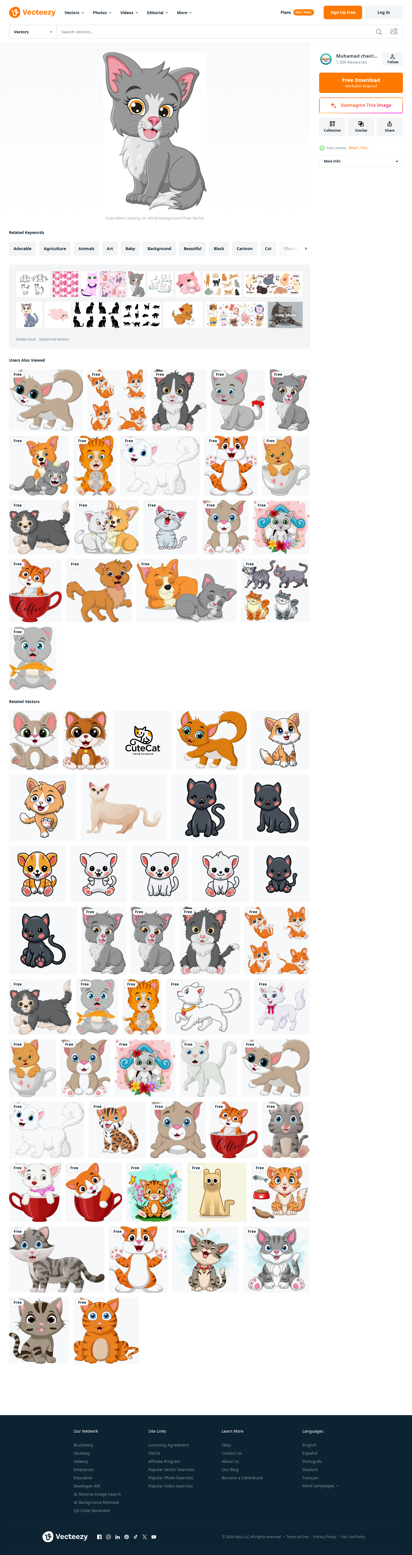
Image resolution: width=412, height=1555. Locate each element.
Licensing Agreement (168, 1445)
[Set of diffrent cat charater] (275, 590)
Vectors (72, 12)
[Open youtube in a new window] (153, 1537)
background (159, 248)
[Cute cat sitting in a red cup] (35, 590)
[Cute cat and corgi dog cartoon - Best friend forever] (106, 527)
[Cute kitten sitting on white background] (179, 400)
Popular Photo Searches (170, 1477)
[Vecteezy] (32, 12)
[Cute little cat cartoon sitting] (225, 527)
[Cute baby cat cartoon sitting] (285, 1129)
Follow (392, 62)
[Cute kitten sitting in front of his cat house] (281, 527)
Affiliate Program (164, 1461)
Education (83, 1477)
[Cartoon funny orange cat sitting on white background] (280, 1192)
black (219, 248)
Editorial (155, 12)
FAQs (226, 1445)
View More (285, 315)
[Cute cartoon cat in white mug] (285, 466)
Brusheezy (83, 1445)
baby (130, 248)
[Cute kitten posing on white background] (289, 400)
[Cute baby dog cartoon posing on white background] (99, 590)
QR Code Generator (92, 1510)
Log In (383, 12)
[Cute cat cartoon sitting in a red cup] (35, 1192)
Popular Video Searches (170, 1486)
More (182, 12)
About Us (230, 1461)
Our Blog (230, 1469)
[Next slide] (301, 248)
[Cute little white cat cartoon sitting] (98, 874)
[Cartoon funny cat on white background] (230, 466)
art (110, 248)
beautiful (192, 248)
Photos (100, 12)
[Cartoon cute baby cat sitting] (33, 740)
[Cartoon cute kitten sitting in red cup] (94, 1192)
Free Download (361, 83)
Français (310, 1477)
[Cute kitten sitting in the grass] (155, 1192)
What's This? (358, 148)
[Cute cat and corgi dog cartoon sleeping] (187, 590)
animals (86, 248)
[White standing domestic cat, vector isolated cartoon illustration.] (124, 807)
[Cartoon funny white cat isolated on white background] (160, 466)
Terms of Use (297, 1536)
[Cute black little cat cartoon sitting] (204, 807)
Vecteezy (82, 1453)
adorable (22, 248)
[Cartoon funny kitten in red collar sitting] (86, 740)
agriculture (55, 248)
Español (309, 1453)
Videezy (81, 1461)
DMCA (154, 1453)
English (309, 1445)
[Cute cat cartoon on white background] (280, 740)
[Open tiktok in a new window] (135, 1537)
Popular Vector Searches (171, 1469)
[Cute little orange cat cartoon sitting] (37, 874)
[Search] (378, 31)
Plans (286, 12)
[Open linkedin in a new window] (117, 1537)
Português (312, 1461)
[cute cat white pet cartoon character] (170, 527)
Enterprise (83, 1469)
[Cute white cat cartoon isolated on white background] (208, 1068)
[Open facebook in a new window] (99, 1537)
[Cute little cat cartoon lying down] (178, 1129)
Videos (126, 12)
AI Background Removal (96, 1502)
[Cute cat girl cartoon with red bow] (238, 400)
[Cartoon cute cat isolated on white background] (46, 400)
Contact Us (232, 1453)
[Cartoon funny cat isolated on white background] (212, 740)
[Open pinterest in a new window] (126, 1537)
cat (268, 248)
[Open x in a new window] (144, 1537)
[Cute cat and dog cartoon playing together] (39, 466)
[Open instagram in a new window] (108, 1537)
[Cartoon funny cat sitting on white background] (205, 1259)
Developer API (87, 1486)
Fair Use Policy (353, 1536)
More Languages (318, 1486)
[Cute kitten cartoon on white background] (39, 527)
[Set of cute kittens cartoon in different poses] (117, 400)
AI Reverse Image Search (97, 1494)
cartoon (245, 248)
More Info (332, 161)
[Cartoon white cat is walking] (208, 1007)
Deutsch (310, 1469)
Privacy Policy (324, 1536)
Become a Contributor (242, 1477)
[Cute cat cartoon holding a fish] (95, 466)
